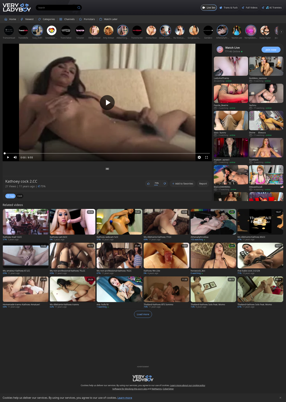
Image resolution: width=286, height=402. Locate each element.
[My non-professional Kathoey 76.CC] (119, 259)
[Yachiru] (266, 97)
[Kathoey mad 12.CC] (25, 225)
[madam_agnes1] (231, 151)
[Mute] (15, 157)
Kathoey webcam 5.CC (107, 237)
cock (20, 196)
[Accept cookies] (280, 398)
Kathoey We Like (152, 271)
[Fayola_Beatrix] (231, 97)
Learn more (125, 398)
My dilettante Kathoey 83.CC (251, 237)
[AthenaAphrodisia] (213, 225)
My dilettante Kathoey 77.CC (157, 237)
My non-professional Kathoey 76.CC (114, 271)
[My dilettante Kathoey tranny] (72, 292)
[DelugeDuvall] (266, 178)
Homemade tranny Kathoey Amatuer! (21, 304)
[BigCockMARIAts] (231, 178)
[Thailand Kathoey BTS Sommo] (166, 292)
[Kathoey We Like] (166, 259)
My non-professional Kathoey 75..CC (67, 271)
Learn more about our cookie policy (187, 385)
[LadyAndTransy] (231, 70)
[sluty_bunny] (231, 124)
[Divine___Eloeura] (266, 124)
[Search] (79, 7)
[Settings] (199, 157)
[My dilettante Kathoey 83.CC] (260, 225)
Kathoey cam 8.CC (58, 237)
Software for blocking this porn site (129, 388)
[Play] (107, 102)
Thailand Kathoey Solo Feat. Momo (208, 304)
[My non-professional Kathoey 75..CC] (72, 259)
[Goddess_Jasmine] (266, 70)
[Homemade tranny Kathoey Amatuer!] (25, 292)
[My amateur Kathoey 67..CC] (25, 259)
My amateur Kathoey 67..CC (16, 271)
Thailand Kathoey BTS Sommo (158, 304)
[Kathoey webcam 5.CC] (119, 225)
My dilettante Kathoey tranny (64, 304)
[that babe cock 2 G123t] (260, 259)
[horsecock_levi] (213, 259)
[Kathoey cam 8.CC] (72, 225)
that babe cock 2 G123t (249, 271)
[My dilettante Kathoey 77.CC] (166, 225)
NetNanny (157, 388)
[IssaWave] (266, 151)
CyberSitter (168, 388)
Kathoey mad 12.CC (12, 237)
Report (203, 183)
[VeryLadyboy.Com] (17, 7)
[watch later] (6, 213)
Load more (143, 314)
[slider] (107, 153)
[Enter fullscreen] (206, 157)
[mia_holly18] (119, 292)
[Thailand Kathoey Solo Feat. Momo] (213, 292)
